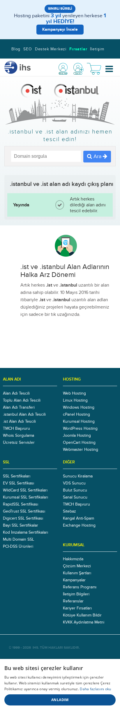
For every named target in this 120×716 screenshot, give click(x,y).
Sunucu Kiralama (78, 476)
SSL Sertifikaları (16, 476)
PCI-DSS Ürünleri (18, 546)
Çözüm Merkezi (77, 566)
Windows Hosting (78, 407)
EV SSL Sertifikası (18, 483)
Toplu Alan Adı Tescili (21, 400)
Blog (15, 49)
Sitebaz (69, 511)
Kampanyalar (74, 580)
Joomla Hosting (77, 435)
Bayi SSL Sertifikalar (20, 525)
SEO (27, 49)
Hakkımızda (73, 559)
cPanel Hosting (76, 414)
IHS (35, 647)
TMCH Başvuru (16, 428)
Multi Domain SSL (18, 539)
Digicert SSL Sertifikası (23, 518)
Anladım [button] (60, 699)
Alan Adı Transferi (19, 407)
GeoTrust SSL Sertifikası (24, 511)
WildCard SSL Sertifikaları (25, 490)
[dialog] (60, 687)
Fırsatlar (78, 49)
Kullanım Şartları (77, 573)
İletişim (97, 49)
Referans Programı (79, 587)
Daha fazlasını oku (95, 688)
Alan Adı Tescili (16, 393)
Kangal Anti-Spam (78, 518)
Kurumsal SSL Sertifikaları (25, 497)
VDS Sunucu (74, 483)
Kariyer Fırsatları (77, 608)
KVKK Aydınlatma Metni (83, 622)
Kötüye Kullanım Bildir (82, 615)
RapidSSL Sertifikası (20, 504)
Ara (97, 156)
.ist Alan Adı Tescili (19, 421)
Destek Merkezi (50, 49)
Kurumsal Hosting (79, 421)
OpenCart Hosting (79, 442)
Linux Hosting (75, 400)
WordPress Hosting (80, 428)
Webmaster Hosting (80, 449)
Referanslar (73, 601)
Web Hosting (74, 393)
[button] (109, 69)
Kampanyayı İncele (60, 29)
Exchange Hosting (79, 525)
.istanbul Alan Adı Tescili (24, 414)
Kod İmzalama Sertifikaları (25, 532)
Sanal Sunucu (75, 497)
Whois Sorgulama (18, 435)
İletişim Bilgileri (76, 594)
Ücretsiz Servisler (19, 442)
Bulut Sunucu (75, 490)
